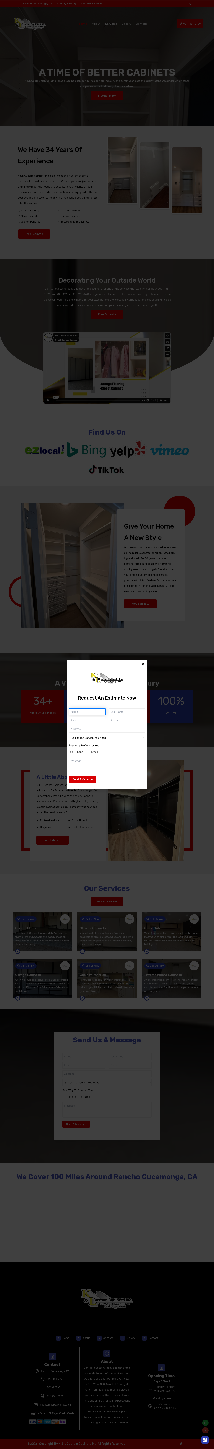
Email (94, 751)
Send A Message (83, 779)
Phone (79, 751)
